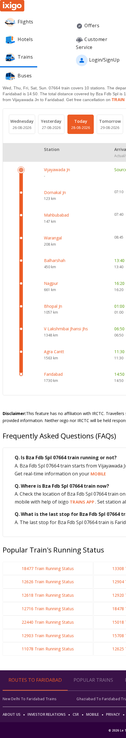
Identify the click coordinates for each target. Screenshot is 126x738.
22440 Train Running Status (48, 622)
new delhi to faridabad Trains (30, 698)
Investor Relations (46, 714)
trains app (82, 502)
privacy (113, 714)
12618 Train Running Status (48, 595)
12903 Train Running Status (48, 635)
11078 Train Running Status (48, 649)
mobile (98, 474)
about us (12, 714)
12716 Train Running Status (48, 608)
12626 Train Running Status (48, 581)
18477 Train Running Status (48, 568)
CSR (76, 714)
